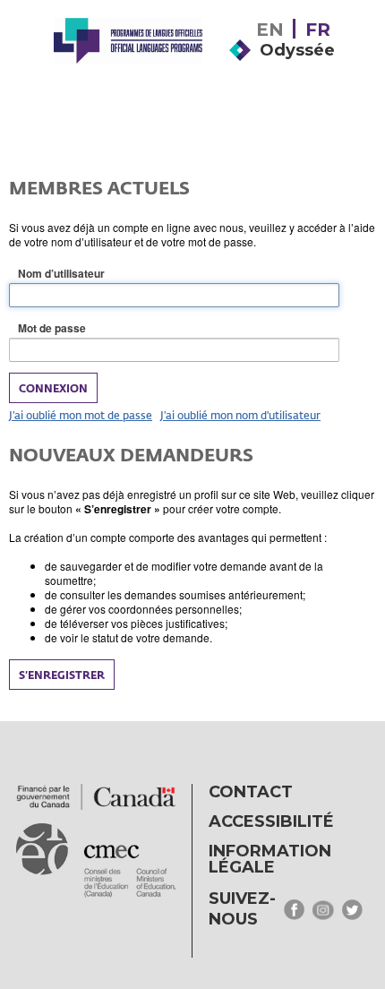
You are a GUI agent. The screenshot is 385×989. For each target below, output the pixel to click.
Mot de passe (80, 328)
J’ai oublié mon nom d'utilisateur (240, 415)
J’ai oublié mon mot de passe (80, 415)
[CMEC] (128, 64)
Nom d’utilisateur (89, 273)
